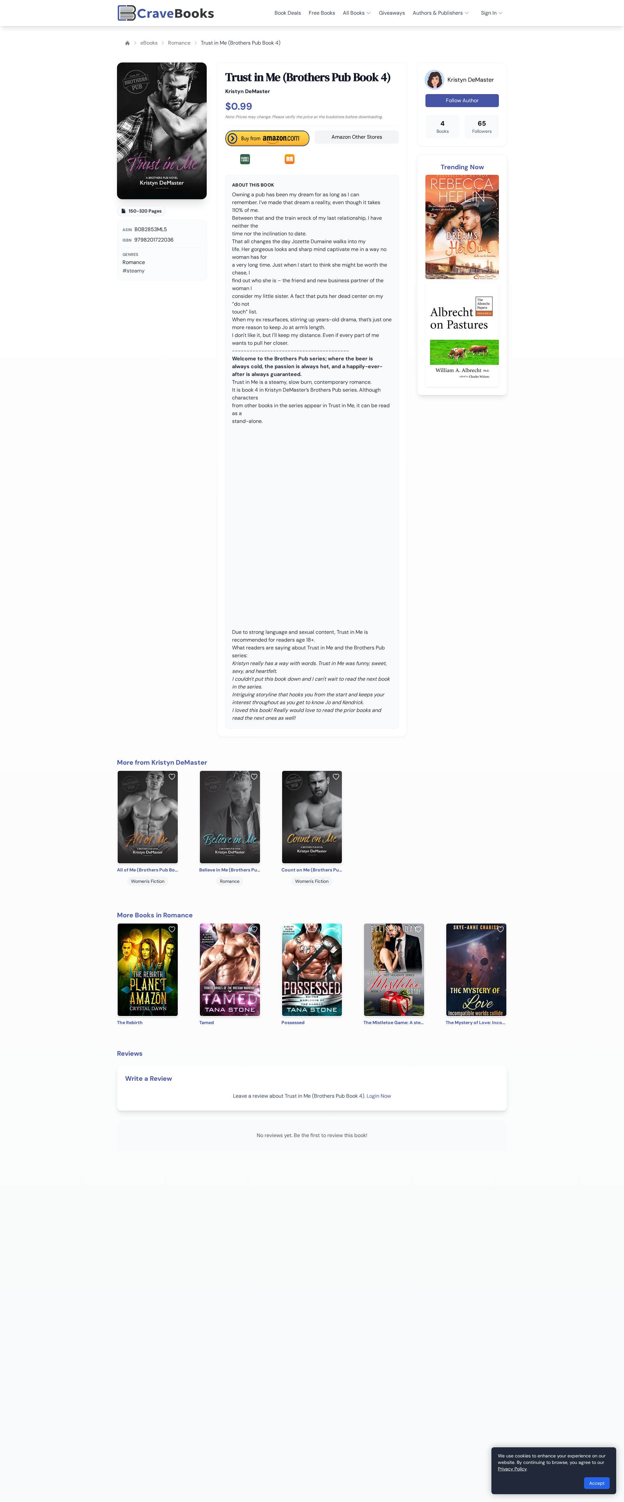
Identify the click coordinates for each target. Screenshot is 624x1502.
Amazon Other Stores (357, 136)
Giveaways (392, 12)
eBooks (149, 42)
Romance (179, 42)
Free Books (322, 12)
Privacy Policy (512, 1469)
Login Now (379, 1095)
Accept (596, 1483)
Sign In (489, 12)
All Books (354, 12)
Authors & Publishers (438, 12)
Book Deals (288, 12)
